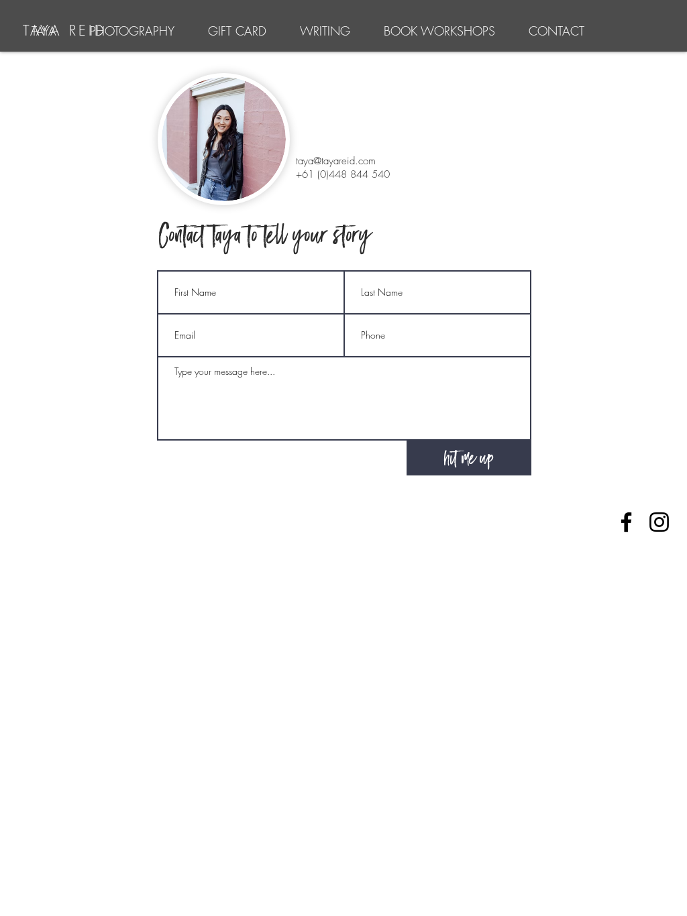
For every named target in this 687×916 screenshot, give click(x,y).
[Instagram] (659, 522)
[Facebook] (626, 522)
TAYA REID (65, 30)
